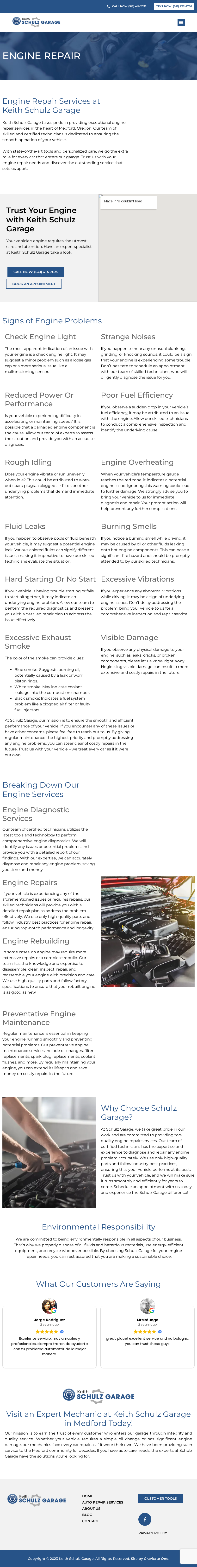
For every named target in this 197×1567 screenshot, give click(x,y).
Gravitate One (156, 1558)
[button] (181, 22)
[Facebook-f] (144, 1519)
